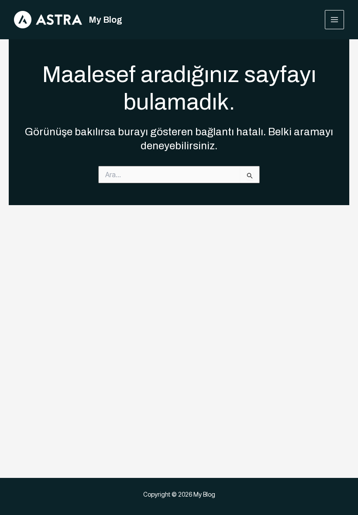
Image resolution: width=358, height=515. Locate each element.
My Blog (105, 19)
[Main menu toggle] (334, 20)
